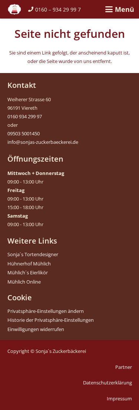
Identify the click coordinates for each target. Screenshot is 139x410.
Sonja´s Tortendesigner (32, 254)
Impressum (119, 398)
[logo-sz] (14, 9)
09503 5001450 (23, 133)
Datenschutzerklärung (107, 382)
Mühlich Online (24, 281)
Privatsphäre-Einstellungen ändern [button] (45, 311)
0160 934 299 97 (24, 116)
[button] (119, 9)
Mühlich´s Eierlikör (27, 272)
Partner (123, 367)
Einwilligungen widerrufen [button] (35, 329)
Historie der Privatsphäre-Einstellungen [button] (50, 320)
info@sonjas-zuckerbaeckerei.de (42, 142)
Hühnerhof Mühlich (29, 263)
